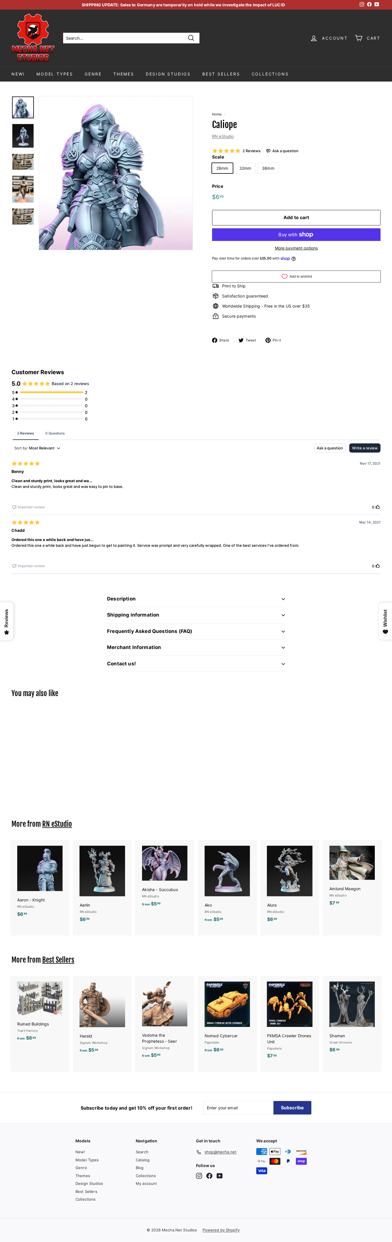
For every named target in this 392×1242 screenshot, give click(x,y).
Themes (123, 74)
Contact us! (121, 664)
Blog (140, 1167)
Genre (93, 74)
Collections (270, 74)
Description (121, 599)
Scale (218, 157)
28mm (222, 168)
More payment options (296, 248)
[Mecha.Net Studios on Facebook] (209, 1176)
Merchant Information (134, 647)
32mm (245, 168)
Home (217, 114)
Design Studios (168, 74)
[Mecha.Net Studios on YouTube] (220, 1176)
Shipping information (133, 615)
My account (146, 1183)
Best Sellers (221, 74)
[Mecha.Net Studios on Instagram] (199, 1176)
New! (18, 74)
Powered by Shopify (221, 1230)
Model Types (54, 74)
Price (217, 186)
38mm (268, 168)
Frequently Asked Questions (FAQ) (149, 631)
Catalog (143, 1160)
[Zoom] (116, 173)
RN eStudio (223, 136)
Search (142, 1152)
